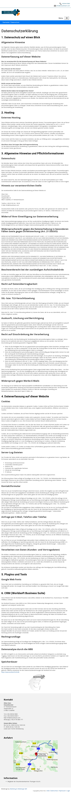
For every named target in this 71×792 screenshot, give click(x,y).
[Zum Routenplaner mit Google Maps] (35, 756)
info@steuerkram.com (63, 6)
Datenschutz (54, 791)
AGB (48, 791)
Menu (61, 18)
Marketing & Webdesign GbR (18, 789)
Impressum (62, 791)
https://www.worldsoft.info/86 (10, 672)
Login (68, 791)
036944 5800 (66, 3)
